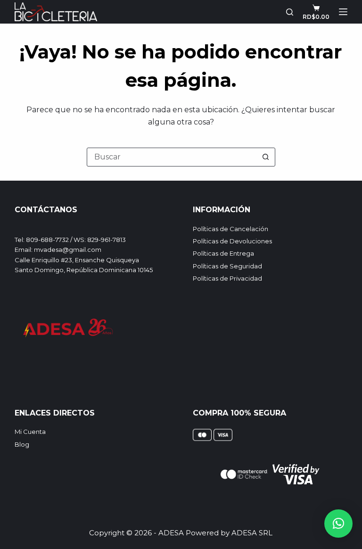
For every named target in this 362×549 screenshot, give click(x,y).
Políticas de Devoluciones (232, 241)
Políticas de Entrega (223, 253)
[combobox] (172, 157)
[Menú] (343, 12)
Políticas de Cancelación (230, 229)
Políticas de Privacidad (227, 278)
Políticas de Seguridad (227, 266)
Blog (22, 444)
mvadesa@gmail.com (67, 249)
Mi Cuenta (30, 431)
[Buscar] (289, 12)
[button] (338, 523)
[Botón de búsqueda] (266, 157)
